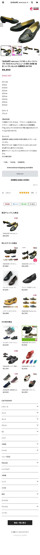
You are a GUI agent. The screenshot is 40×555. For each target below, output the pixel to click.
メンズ (4, 413)
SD (3, 432)
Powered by (17, 535)
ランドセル (5, 500)
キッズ (4, 419)
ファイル (4, 450)
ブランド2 (5, 506)
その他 (4, 488)
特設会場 (5, 463)
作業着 (4, 475)
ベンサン (4, 513)
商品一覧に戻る (20, 523)
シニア (4, 482)
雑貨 (3, 494)
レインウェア (6, 469)
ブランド (4, 425)
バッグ (4, 438)
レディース (5, 407)
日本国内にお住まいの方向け (20, 180)
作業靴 (4, 444)
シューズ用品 (6, 457)
